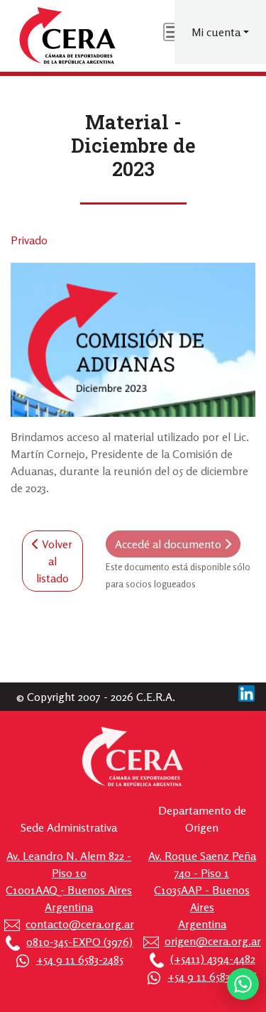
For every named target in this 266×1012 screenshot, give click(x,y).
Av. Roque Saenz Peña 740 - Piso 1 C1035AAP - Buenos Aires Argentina (202, 890)
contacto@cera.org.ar (80, 924)
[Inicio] (68, 36)
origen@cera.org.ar (213, 941)
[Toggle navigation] (173, 32)
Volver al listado (54, 561)
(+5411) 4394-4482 (212, 959)
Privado (29, 240)
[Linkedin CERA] (246, 692)
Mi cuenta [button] (216, 32)
